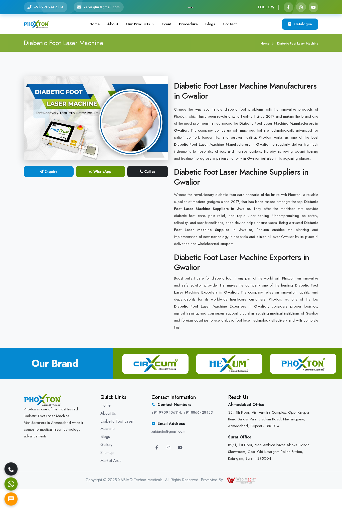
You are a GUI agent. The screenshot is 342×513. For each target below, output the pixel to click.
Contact (230, 24)
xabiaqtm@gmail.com (102, 7)
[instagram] (301, 7)
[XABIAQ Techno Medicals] (36, 24)
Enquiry (50, 171)
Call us (149, 171)
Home (94, 24)
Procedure (188, 24)
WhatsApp (101, 171)
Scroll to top (11, 258)
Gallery (106, 444)
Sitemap (107, 452)
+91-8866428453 (198, 412)
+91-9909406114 (49, 7)
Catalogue (302, 24)
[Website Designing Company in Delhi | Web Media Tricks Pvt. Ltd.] (242, 480)
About (112, 24)
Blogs (210, 24)
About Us (108, 413)
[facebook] (288, 7)
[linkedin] (313, 7)
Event (167, 24)
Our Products (138, 24)
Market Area (110, 460)
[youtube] (180, 447)
